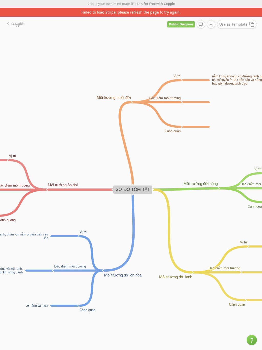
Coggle (169, 4)
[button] (252, 340)
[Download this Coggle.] (211, 24)
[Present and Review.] (201, 24)
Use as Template (233, 24)
